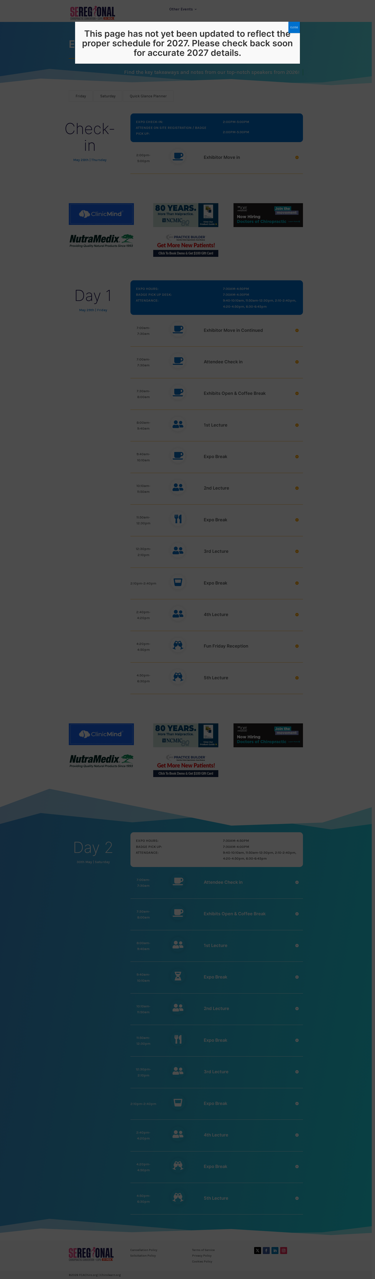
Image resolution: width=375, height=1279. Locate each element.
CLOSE (294, 27)
